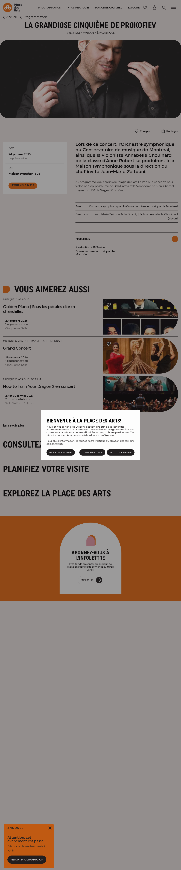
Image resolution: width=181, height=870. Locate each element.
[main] (90, 435)
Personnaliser (60, 452)
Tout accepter (121, 452)
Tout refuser (92, 452)
